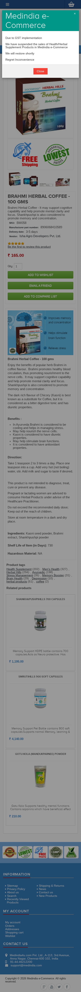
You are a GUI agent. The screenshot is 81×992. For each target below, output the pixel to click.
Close (40, 71)
